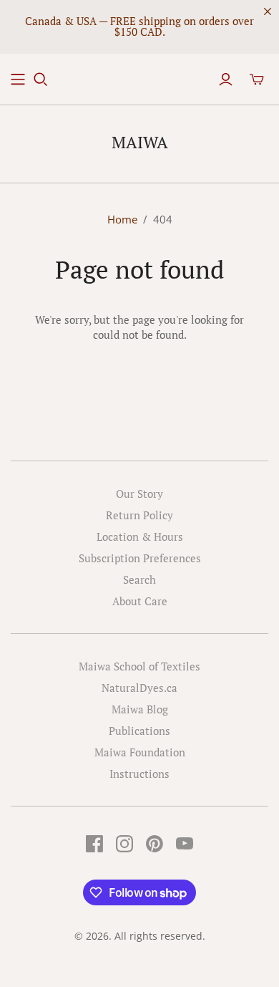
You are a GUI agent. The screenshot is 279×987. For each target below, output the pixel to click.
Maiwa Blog (140, 709)
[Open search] (41, 79)
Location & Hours (140, 536)
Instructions (139, 773)
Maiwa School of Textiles (139, 666)
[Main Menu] (18, 79)
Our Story (139, 493)
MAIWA (140, 142)
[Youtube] (184, 843)
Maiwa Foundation (139, 752)
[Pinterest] (154, 843)
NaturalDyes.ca (139, 687)
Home (122, 219)
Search (139, 579)
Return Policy (139, 515)
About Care (139, 601)
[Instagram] (124, 843)
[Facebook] (94, 843)
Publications (139, 730)
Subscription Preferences (140, 558)
